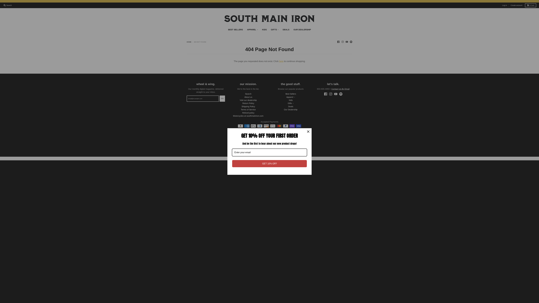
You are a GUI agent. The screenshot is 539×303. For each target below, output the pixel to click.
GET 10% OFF (269, 163)
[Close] (308, 131)
